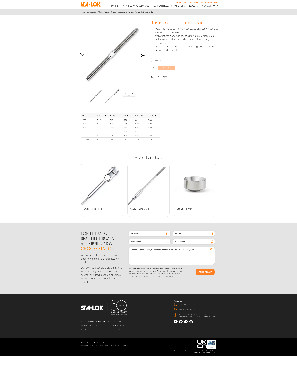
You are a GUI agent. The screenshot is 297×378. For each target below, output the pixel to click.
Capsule (123, 345)
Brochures (117, 321)
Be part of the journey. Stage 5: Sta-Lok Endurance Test (197, 2)
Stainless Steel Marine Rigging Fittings (101, 12)
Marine (114, 6)
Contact (206, 6)
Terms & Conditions (99, 342)
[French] (208, 1)
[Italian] (214, 1)
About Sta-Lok (118, 330)
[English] (205, 1)
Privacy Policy (86, 342)
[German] (211, 1)
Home (83, 12)
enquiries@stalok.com (187, 309)
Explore (193, 6)
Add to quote (166, 68)
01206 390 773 (184, 304)
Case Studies (118, 326)
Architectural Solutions (136, 6)
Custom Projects (163, 6)
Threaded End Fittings (125, 12)
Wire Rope (179, 6)
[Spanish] (216, 1)
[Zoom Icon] (112, 53)
